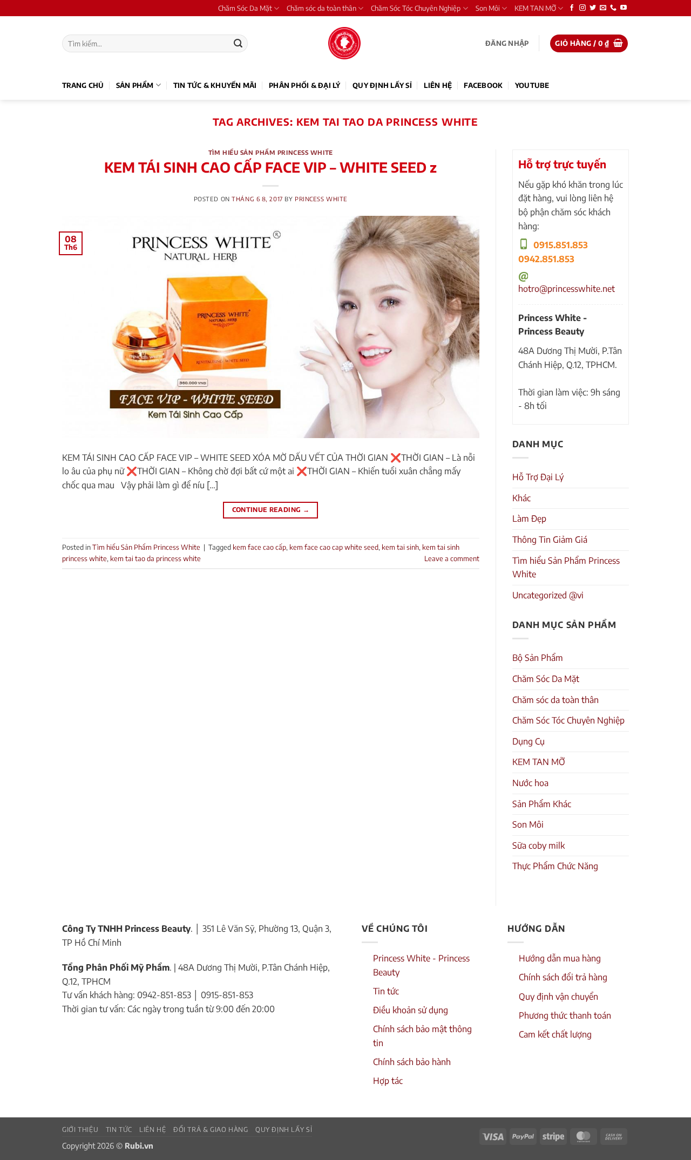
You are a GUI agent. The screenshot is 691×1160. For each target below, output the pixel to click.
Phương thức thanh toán (565, 1015)
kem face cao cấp (259, 547)
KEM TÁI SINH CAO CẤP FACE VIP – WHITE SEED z (270, 167)
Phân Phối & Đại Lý (305, 85)
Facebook (483, 85)
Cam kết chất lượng (555, 1034)
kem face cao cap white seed (333, 547)
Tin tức (386, 991)
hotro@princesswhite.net (566, 288)
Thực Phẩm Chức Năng (555, 866)
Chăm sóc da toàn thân (321, 8)
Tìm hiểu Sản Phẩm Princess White (270, 152)
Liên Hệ (438, 85)
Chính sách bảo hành (412, 1061)
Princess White (321, 198)
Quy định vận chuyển (558, 996)
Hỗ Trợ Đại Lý (538, 477)
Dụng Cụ (528, 741)
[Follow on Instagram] (582, 8)
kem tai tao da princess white (155, 558)
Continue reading (271, 510)
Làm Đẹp (529, 518)
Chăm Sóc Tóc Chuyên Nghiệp (415, 8)
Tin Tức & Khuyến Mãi (215, 85)
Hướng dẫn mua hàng (560, 958)
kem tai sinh (400, 547)
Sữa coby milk (538, 845)
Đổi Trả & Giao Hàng (210, 1129)
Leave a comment (451, 558)
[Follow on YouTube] (623, 8)
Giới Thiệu (80, 1129)
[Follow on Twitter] (593, 8)
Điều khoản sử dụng (410, 1010)
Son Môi (488, 8)
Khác (521, 498)
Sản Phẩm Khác (541, 804)
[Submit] (238, 44)
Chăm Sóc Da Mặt (245, 8)
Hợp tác (388, 1080)
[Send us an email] (603, 8)
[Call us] (613, 8)
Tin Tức (119, 1129)
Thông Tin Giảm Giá (549, 539)
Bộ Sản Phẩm (537, 657)
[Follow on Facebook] (571, 8)
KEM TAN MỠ (535, 8)
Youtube (532, 85)
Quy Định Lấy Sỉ (382, 85)
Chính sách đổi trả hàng (563, 977)
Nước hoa (530, 782)
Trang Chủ (83, 85)
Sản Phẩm (135, 85)
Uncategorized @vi (548, 595)
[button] (507, 43)
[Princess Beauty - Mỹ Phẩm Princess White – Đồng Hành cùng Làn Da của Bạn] (344, 43)
